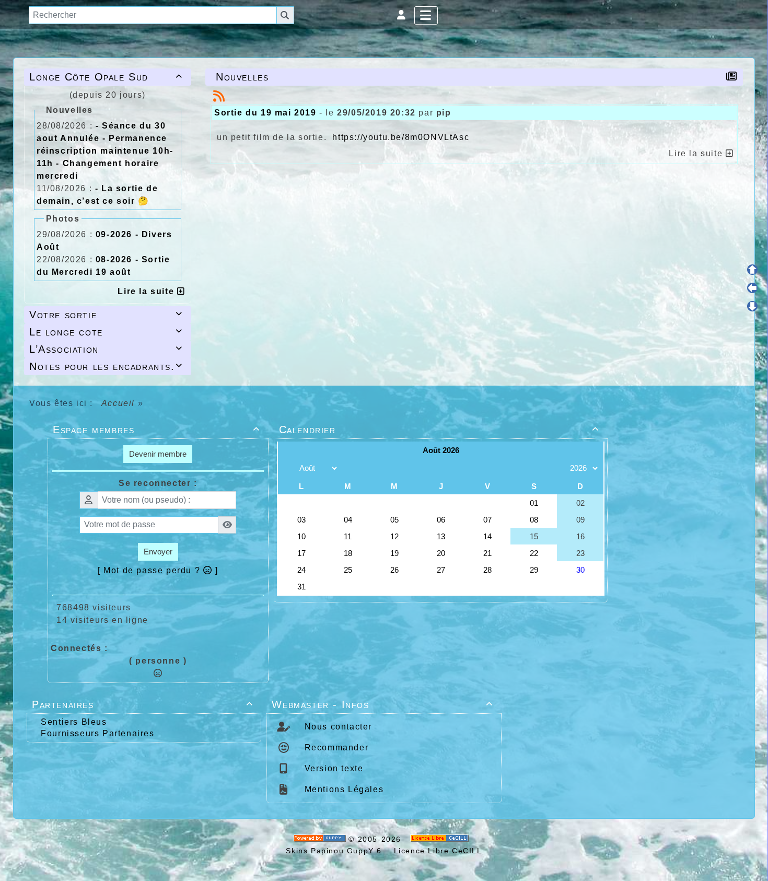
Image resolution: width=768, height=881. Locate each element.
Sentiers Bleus (74, 721)
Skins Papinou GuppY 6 (337, 851)
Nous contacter (336, 726)
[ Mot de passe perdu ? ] (158, 570)
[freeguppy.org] (321, 839)
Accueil (118, 403)
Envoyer (158, 551)
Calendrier (439, 429)
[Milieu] (752, 288)
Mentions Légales (342, 789)
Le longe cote (106, 332)
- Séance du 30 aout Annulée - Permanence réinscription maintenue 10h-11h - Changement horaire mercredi (105, 150)
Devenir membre (158, 453)
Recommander (334, 747)
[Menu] (426, 15)
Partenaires (142, 704)
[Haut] (752, 269)
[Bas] (752, 306)
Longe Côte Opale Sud (106, 77)
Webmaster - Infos (382, 704)
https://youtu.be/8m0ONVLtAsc (400, 137)
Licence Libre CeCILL (436, 851)
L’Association (106, 349)
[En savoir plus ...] (441, 839)
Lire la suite (147, 291)
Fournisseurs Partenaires (97, 733)
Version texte (332, 768)
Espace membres (156, 429)
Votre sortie (106, 314)
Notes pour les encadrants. (106, 366)
